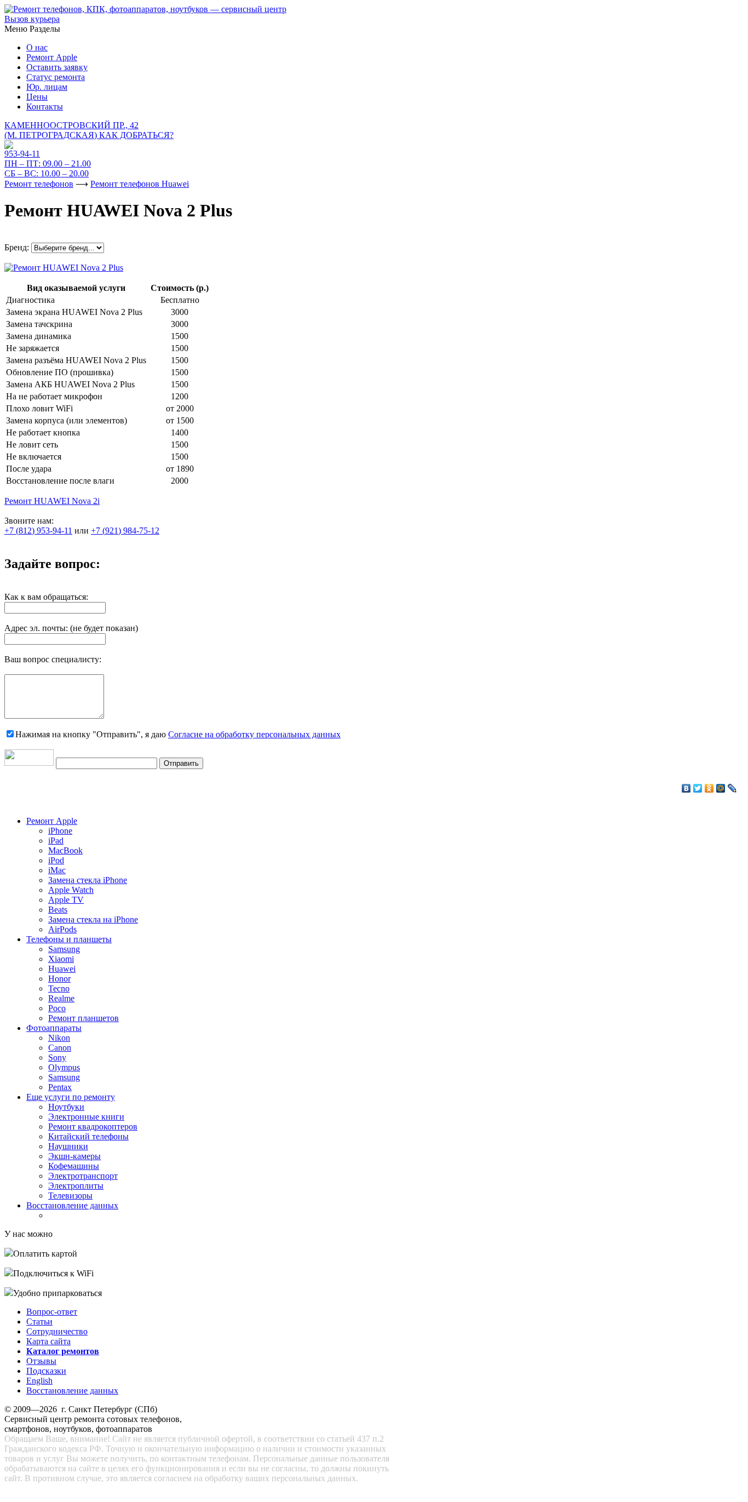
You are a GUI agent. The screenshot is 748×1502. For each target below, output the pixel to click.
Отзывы (41, 1361)
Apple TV (66, 899)
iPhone (60, 830)
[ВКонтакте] (686, 788)
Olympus (64, 1067)
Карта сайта (48, 1341)
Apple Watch (71, 890)
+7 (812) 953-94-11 (38, 530)
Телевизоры (70, 1195)
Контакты (44, 106)
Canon (59, 1047)
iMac (57, 870)
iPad (56, 840)
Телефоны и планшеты (69, 939)
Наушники (68, 1146)
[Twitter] (698, 788)
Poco (57, 1008)
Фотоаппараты (54, 1028)
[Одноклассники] (709, 788)
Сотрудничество (57, 1331)
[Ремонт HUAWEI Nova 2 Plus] (63, 265)
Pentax (60, 1087)
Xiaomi (61, 959)
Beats (57, 909)
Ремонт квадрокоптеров (92, 1126)
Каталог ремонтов (62, 1351)
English (39, 1380)
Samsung (64, 949)
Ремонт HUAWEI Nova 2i (52, 501)
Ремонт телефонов (38, 183)
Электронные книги (86, 1116)
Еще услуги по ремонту (70, 1097)
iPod (56, 860)
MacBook (65, 850)
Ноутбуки (66, 1106)
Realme (61, 998)
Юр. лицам (46, 86)
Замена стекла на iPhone (93, 919)
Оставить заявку (57, 67)
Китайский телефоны (88, 1136)
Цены (37, 96)
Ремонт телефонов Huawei (139, 183)
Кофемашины (73, 1166)
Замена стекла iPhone (87, 880)
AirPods (62, 929)
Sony (57, 1057)
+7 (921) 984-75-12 (125, 530)
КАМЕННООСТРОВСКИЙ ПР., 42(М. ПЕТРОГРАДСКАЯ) (89, 130)
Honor (59, 978)
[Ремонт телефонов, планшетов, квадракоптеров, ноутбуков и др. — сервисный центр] (145, 9)
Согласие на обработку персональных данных (254, 734)
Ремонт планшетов (83, 1018)
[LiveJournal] (732, 788)
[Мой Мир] (721, 788)
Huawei (62, 968)
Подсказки (46, 1370)
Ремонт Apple (51, 57)
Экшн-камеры (74, 1156)
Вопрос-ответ (51, 1311)
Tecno (59, 988)
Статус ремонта (55, 77)
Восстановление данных (72, 1205)
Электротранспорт (83, 1175)
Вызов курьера (32, 19)
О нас (37, 47)
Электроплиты (75, 1185)
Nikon (59, 1037)
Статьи (39, 1321)
